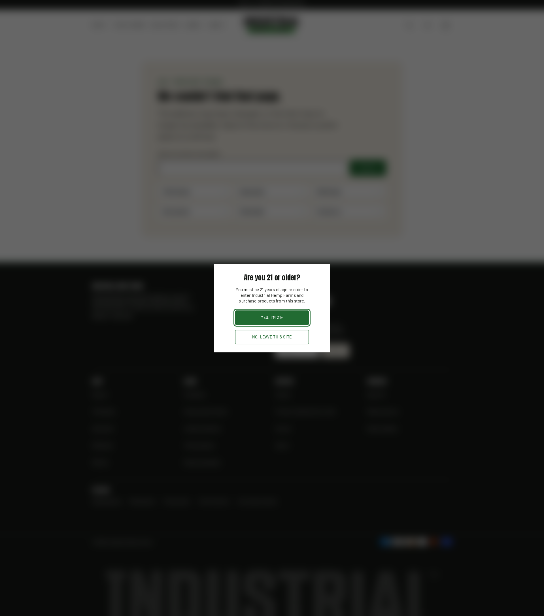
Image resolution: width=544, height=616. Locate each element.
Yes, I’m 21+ (272, 317)
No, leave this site (272, 336)
